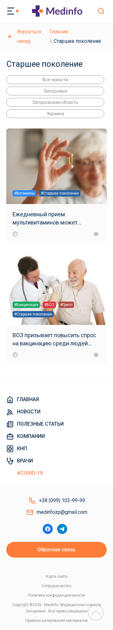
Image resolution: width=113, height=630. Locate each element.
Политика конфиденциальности (56, 595)
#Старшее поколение (60, 193)
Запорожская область (55, 102)
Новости (28, 412)
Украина (55, 113)
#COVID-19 (30, 473)
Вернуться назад (29, 36)
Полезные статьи (40, 424)
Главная (59, 32)
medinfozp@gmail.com (62, 512)
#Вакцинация (26, 305)
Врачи (25, 461)
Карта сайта (56, 576)
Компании (31, 436)
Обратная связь (56, 550)
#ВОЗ (49, 305)
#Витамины (24, 193)
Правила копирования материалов (56, 620)
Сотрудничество (56, 586)
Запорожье (55, 91)
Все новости (55, 79)
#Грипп (66, 305)
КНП (22, 448)
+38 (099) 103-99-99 (62, 500)
